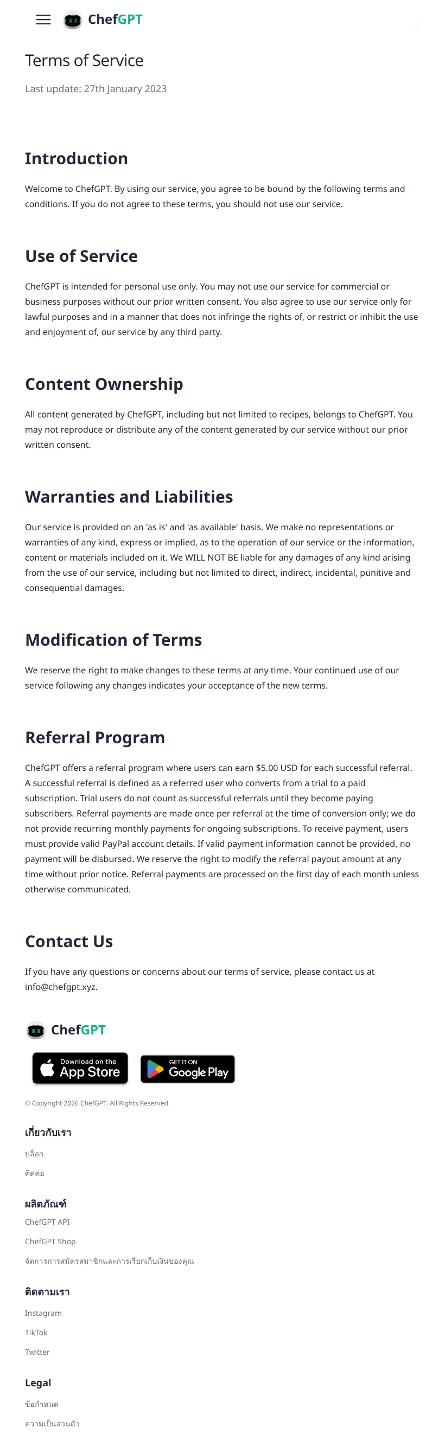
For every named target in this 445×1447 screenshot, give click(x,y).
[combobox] (414, 19)
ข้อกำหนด (42, 1404)
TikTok (36, 1333)
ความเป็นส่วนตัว (52, 1424)
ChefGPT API (47, 1222)
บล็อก (34, 1154)
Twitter (37, 1352)
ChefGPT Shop (50, 1242)
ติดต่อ (34, 1173)
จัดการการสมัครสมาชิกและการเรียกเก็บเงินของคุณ (109, 1261)
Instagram (43, 1313)
